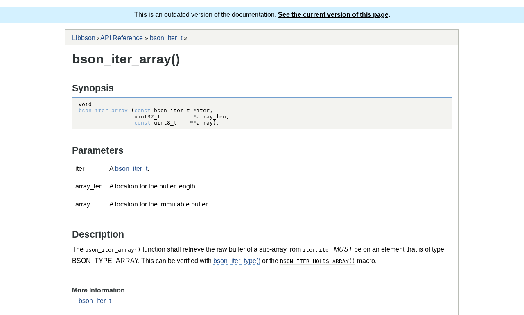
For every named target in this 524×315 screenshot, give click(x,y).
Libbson (83, 37)
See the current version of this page (333, 14)
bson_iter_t (166, 37)
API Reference (121, 37)
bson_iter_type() (236, 260)
